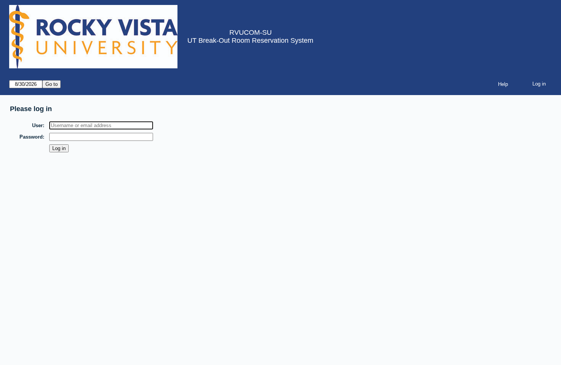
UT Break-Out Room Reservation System (250, 40)
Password (31, 137)
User (37, 125)
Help (503, 84)
